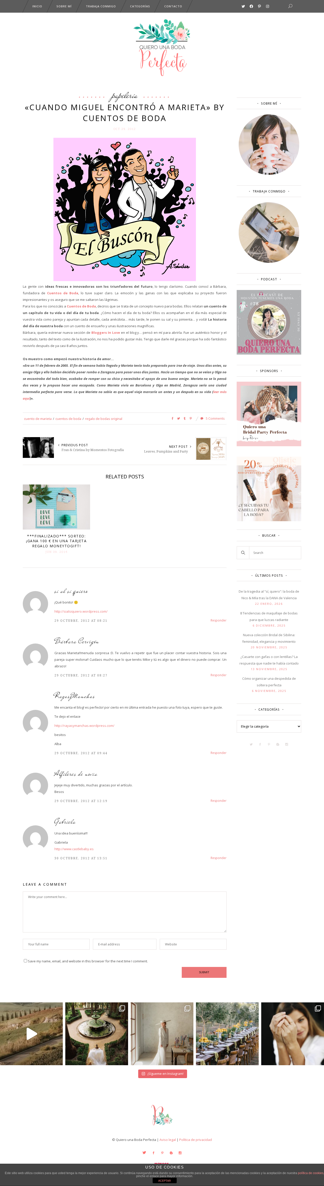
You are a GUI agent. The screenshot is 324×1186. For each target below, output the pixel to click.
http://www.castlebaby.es (74, 849)
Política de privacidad (195, 1139)
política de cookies (310, 1173)
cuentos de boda (68, 418)
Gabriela (65, 821)
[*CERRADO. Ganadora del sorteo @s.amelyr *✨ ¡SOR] (292, 1033)
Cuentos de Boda (62, 293)
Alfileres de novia (76, 774)
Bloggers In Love (105, 332)
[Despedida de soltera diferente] (269, 445)
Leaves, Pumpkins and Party (166, 451)
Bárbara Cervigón (76, 641)
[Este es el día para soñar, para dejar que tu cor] (96, 1033)
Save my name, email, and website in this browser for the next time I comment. (88, 961)
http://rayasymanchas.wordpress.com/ (84, 725)
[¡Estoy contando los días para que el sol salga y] (227, 1033)
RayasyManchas (74, 696)
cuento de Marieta (38, 418)
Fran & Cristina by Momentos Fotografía (93, 450)
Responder (219, 620)
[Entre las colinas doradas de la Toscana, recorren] (31, 1033)
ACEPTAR (164, 1180)
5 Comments (215, 418)
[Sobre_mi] (268, 173)
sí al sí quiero (71, 591)
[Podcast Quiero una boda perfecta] (269, 353)
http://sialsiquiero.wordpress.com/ (81, 611)
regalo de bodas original (103, 418)
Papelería (125, 95)
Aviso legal (167, 1139)
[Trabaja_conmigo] (268, 261)
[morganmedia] (162, 1126)
